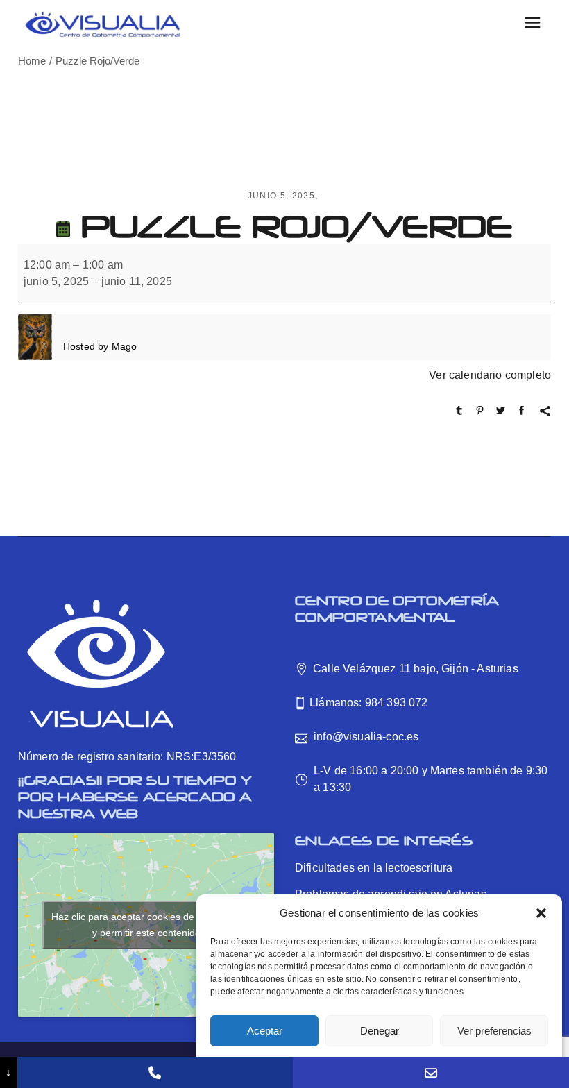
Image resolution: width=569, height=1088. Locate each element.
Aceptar (264, 1031)
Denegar (379, 1031)
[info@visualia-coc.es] (431, 1072)
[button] (541, 913)
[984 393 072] (155, 1072)
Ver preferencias (494, 1031)
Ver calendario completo (490, 375)
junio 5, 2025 (281, 196)
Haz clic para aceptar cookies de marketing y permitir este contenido (146, 924)
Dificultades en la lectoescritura (373, 868)
